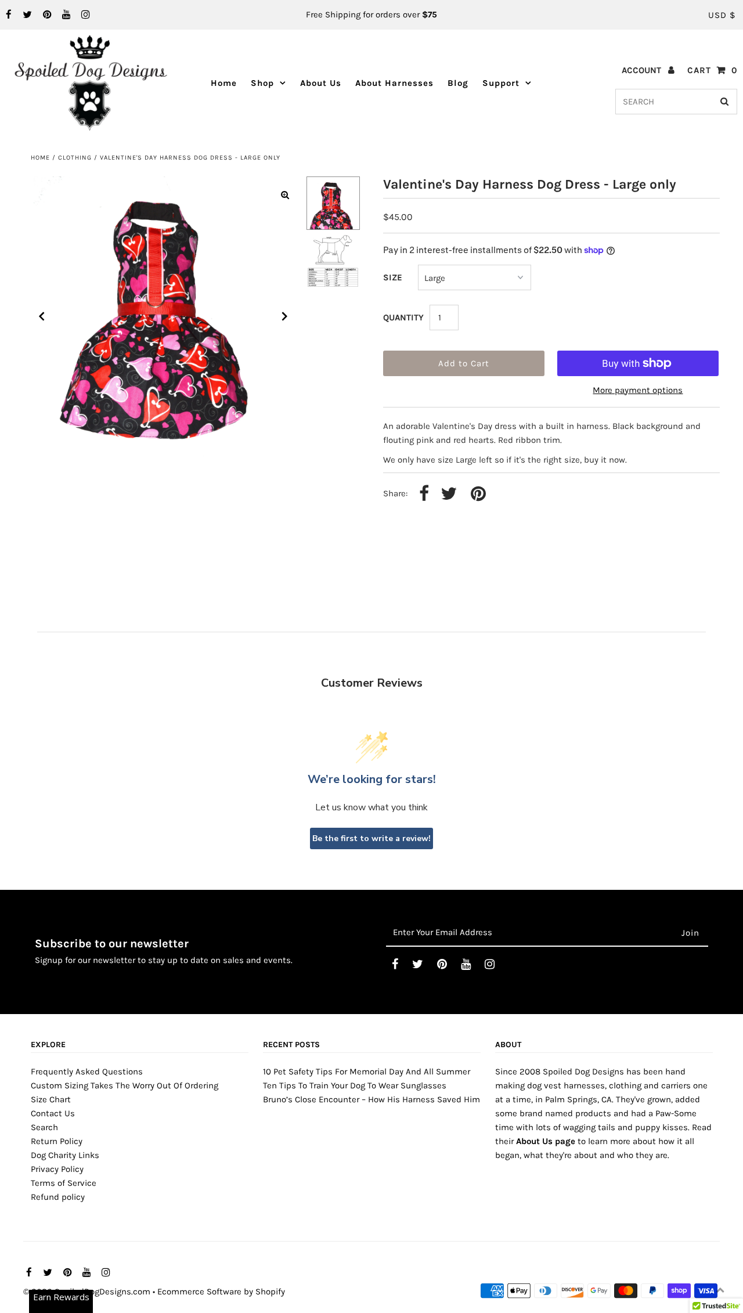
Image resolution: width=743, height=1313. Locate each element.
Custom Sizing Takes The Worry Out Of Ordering (124, 1085)
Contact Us (53, 1113)
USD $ (721, 15)
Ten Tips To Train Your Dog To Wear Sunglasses (354, 1085)
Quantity (403, 317)
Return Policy (56, 1141)
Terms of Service (63, 1183)
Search (44, 1127)
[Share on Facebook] (424, 494)
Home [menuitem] (224, 83)
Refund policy (58, 1197)
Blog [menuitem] (458, 83)
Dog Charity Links (65, 1155)
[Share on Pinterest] (478, 494)
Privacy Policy (57, 1169)
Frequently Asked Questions (87, 1071)
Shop (262, 83)
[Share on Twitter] (449, 494)
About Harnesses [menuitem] (394, 83)
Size (392, 277)
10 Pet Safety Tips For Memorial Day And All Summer (366, 1071)
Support (501, 83)
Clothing (75, 157)
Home (40, 157)
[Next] (285, 316)
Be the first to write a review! (371, 838)
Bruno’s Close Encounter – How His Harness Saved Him (371, 1099)
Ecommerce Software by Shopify (221, 1291)
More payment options (638, 390)
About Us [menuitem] (320, 83)
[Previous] (42, 316)
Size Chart (51, 1099)
